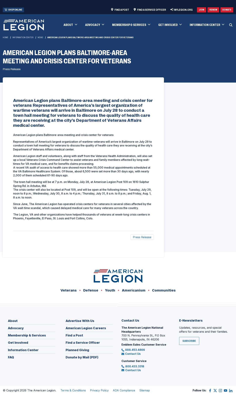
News (40, 37)
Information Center (23, 37)
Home (5, 37)
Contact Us (133, 353)
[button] (70, 25)
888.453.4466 (135, 349)
